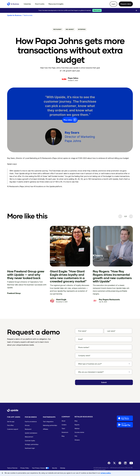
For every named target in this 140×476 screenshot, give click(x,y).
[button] (27, 3)
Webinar (77, 428)
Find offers (10, 425)
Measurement (29, 437)
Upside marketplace (31, 433)
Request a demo (126, 4)
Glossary (77, 440)
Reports (77, 424)
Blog (63, 436)
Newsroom (65, 432)
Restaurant (28, 429)
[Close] (2, 473)
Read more (97, 10)
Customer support (12, 429)
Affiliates (45, 429)
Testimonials (27, 15)
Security (54, 468)
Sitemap (62, 468)
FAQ (76, 436)
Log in (113, 4)
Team (63, 428)
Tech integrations (48, 421)
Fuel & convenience (31, 421)
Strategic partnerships (31, 444)
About (63, 421)
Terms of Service (12, 468)
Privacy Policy (24, 468)
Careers (64, 424)
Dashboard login (30, 448)
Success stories (79, 432)
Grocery (27, 425)
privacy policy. (106, 473)
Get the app (10, 421)
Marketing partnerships (50, 425)
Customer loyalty (30, 440)
